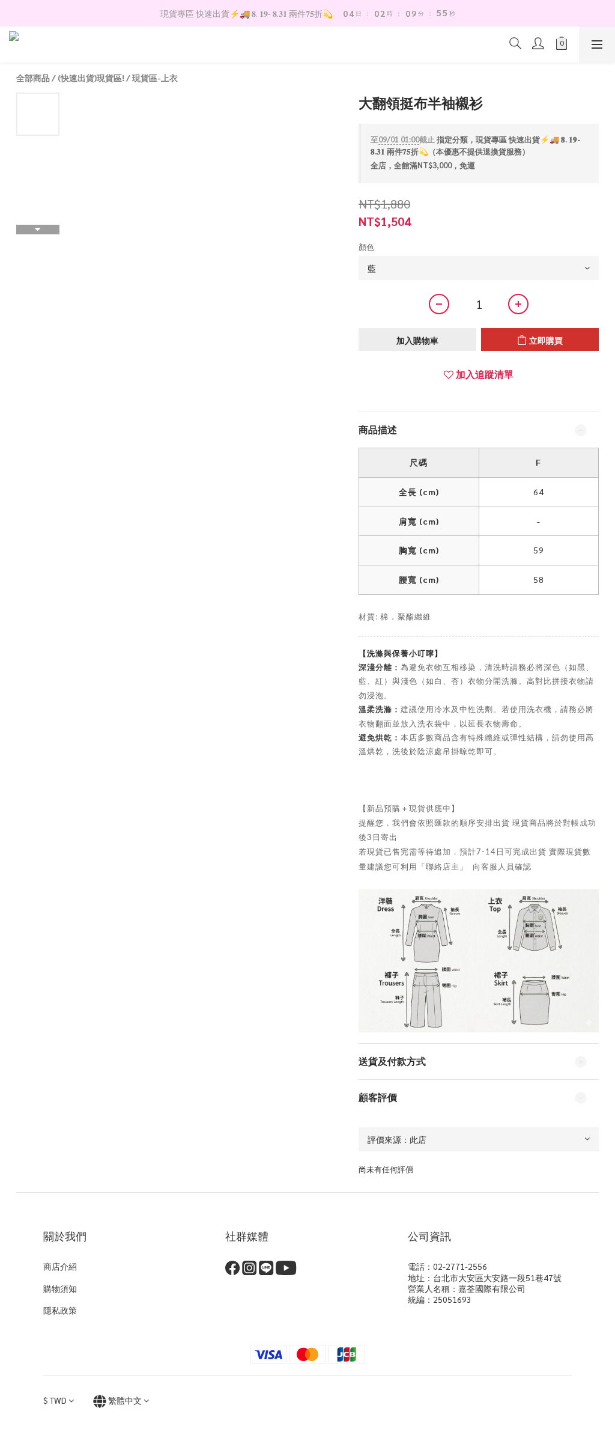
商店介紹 (60, 1266)
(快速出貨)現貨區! (91, 77)
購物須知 (60, 1288)
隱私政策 (60, 1310)
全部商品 (33, 77)
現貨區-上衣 (155, 77)
